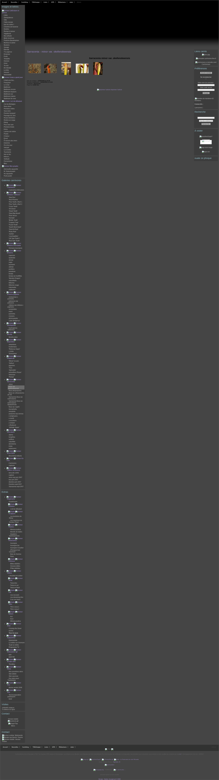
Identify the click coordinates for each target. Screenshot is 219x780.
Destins (6, 29)
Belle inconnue (9, 38)
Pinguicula (10, 358)
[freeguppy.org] (99, 769)
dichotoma (12, 444)
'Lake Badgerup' (14, 321)
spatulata (12, 258)
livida (10, 446)
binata (11, 274)
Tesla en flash (15, 587)
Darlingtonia (11, 325)
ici (180, 754)
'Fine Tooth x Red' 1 (15, 202)
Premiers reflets (9, 109)
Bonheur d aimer (9, 43)
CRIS (5, 15)
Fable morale (8, 22)
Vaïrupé (6, 147)
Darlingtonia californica (12, 329)
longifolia (12, 437)
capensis (12, 255)
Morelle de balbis (16, 532)
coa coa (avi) (14, 595)
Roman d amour (9, 31)
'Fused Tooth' (13, 225)
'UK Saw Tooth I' (14, 238)
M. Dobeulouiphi (9, 171)
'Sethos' (11, 363)
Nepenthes (11, 342)
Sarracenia (11, 382)
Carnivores (12, 463)
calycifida (12, 442)
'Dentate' (12, 218)
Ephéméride (13, 640)
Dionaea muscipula (14, 245)
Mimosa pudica (15, 529)
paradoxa (12, 271)
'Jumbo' (11, 234)
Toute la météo (14, 645)
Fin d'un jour (8, 145)
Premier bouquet (9, 113)
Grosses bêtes (15, 566)
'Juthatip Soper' (14, 427)
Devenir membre (206, 73)
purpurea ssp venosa (16, 414)
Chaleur (6, 136)
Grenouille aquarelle (11, 169)
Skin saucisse (13, 676)
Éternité (6, 49)
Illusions (7, 45)
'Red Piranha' (13, 200)
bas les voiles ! (9, 24)
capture (11, 475)
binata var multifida (15, 276)
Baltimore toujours (10, 92)
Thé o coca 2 (14, 609)
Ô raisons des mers (10, 141)
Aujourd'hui (11, 638)
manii (11, 311)
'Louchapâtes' (13, 236)
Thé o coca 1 (14, 607)
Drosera (10, 253)
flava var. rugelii (14, 407)
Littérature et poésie (10, 12)
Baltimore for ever (10, 98)
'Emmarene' (13, 353)
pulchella (12, 314)
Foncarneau (8, 161)
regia (10, 262)
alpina (11, 435)
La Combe (7, 150)
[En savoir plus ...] (120, 769)
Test (8, 685)
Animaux (11, 561)
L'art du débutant (16, 101)
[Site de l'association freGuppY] (206, 136)
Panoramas (12, 540)
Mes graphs (14, 166)
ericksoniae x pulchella (12, 298)
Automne (7, 143)
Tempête (7, 59)
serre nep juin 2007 (15, 477)
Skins (9, 669)
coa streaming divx (16, 597)
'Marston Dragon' (14, 278)
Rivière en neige (9, 120)
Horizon (6, 61)
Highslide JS (116, 762)
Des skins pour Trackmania (13, 679)
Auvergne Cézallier (17, 548)
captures (12, 465)
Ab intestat (7, 68)
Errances (7, 54)
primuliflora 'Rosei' (15, 372)
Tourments (7, 152)
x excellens (12, 420)
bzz (11, 616)
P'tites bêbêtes (15, 568)
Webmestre (18, 735)
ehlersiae (12, 375)
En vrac (15, 459)
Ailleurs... (7, 157)
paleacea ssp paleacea (12, 302)
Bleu (5, 163)
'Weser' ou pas (14, 361)
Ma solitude (8, 36)
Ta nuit (6, 65)
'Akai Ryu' (12, 197)
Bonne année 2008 (15, 687)
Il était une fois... (9, 80)
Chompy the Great (15, 628)
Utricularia (11, 432)
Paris (12, 556)
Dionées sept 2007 (15, 484)
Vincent (6, 72)
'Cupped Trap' (13, 222)
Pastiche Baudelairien (11, 40)
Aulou (6, 129)
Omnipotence (8, 18)
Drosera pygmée (13, 294)
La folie (6, 70)
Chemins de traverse (11, 27)
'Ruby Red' (12, 231)
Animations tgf (12, 652)
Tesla (10, 580)
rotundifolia (12, 280)
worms (11, 631)
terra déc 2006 (14, 473)
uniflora (11, 439)
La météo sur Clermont (16, 643)
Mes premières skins (16, 671)
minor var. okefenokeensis (13, 387)
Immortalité (7, 75)
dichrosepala (13, 318)
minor (11, 384)
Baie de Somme (15, 554)
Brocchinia (11, 453)
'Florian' (11, 377)
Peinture (11, 506)
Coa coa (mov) (15, 599)
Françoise (7, 82)
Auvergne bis (14, 545)
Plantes (11, 527)
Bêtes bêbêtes (15, 564)
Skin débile (12, 674)
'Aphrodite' (12, 370)
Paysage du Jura (9, 115)
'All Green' (12, 209)
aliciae (11, 260)
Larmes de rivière (10, 131)
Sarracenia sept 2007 (16, 486)
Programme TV (14, 647)
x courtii (11, 418)
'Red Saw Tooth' (14, 241)
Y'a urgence (8, 52)
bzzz (11, 619)
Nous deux (7, 106)
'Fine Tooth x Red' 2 (15, 204)
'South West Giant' (15, 227)
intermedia (12, 287)
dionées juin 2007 (15, 482)
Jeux (9, 626)
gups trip (12, 657)
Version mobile (13, 719)
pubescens (12, 448)
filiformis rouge (14, 285)
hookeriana (13, 347)
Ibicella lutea (13, 337)
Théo (10, 604)
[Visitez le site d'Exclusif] (206, 140)
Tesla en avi (14, 585)
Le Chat (6, 85)
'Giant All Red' (13, 229)
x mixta (11, 351)
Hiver (5, 63)
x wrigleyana (13, 416)
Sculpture (11, 514)
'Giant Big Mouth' (14, 213)
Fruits (6, 56)
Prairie (6, 134)
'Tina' (10, 368)
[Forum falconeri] (206, 55)
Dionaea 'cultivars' (13, 195)
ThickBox (12, 664)
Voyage (6, 47)
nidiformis (12, 290)
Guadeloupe (13, 501)
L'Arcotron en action (15, 576)
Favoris (20, 737)
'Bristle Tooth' (13, 220)
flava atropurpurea (15, 391)
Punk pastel (8, 176)
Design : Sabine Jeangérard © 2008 (110, 779)
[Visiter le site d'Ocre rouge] (205, 147)
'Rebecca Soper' (14, 349)
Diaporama (11, 499)
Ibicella (9, 334)
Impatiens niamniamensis (14, 535)
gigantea (12, 365)
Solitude (7, 159)
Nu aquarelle (8, 174)
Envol (6, 138)
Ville (5, 20)
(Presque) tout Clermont (14, 551)
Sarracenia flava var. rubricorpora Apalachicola (15, 402)
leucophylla (13, 409)
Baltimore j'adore (9, 96)
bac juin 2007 (13, 480)
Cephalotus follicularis (16, 190)
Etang (6, 122)
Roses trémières (9, 118)
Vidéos (9, 573)
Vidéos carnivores (13, 470)
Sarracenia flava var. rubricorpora (15, 398)
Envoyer (206, 93)
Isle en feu (7, 154)
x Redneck (12, 425)
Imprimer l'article (116, 90)
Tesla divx (13, 583)
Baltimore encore (10, 89)
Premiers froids (9, 127)
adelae (11, 267)
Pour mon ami (8, 125)
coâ (9, 592)
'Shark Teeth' (13, 211)
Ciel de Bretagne (9, 104)
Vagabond (7, 33)
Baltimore (7, 87)
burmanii (12, 264)
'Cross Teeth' (13, 206)
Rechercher (206, 124)
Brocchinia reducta (15, 456)
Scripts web (11, 661)
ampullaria (12, 344)
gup (10, 654)
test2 (10, 699)
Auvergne (13, 543)
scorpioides (13, 309)
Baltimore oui (8, 94)
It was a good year (16, 77)
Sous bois (7, 111)
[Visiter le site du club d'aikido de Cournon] (206, 152)
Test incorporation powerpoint (14, 696)
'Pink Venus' (13, 215)
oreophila (12, 411)
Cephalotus (11, 187)
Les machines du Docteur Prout (15, 521)
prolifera (11, 269)
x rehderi (12, 423)
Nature (10, 614)
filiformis (11, 283)
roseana (11, 316)
